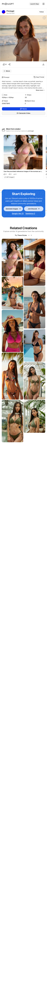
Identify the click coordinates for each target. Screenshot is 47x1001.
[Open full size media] (44, 18)
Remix (24, 109)
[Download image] (43, 64)
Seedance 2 (30, 213)
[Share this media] (9, 64)
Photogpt (10, 11)
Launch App (34, 4)
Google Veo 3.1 (18, 213)
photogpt (31, 131)
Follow (41, 12)
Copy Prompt (40, 77)
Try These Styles (21, 235)
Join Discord (32, 209)
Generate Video (24, 113)
